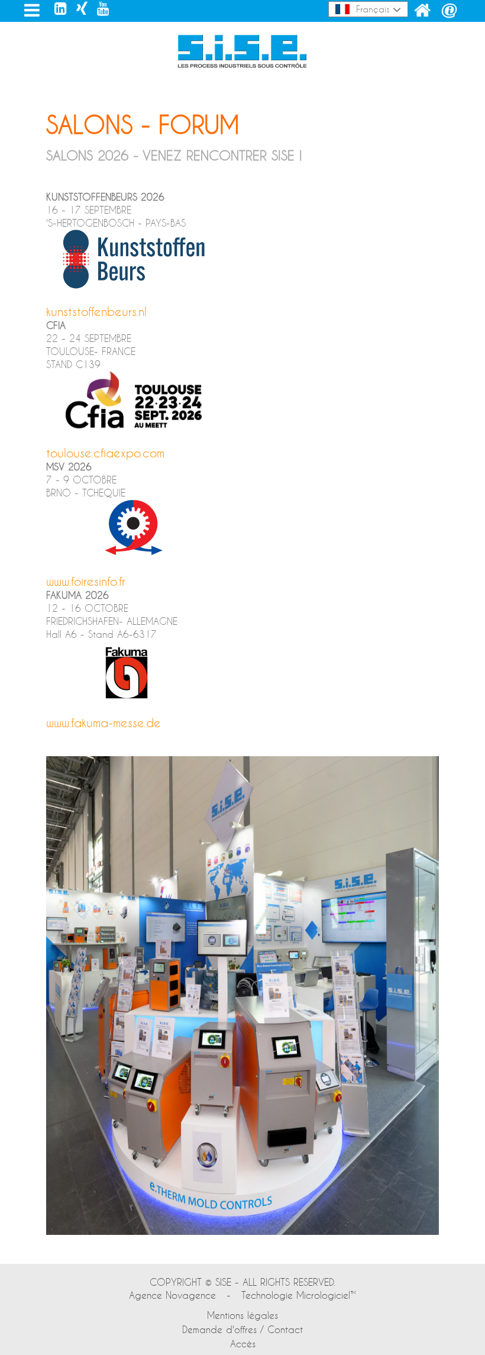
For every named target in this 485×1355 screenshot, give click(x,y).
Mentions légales (242, 1315)
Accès (243, 1343)
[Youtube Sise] (103, 8)
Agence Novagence (172, 1295)
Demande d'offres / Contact (242, 1329)
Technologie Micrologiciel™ (298, 1295)
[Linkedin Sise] (60, 8)
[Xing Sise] (82, 8)
